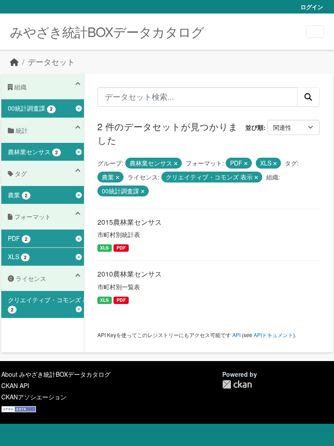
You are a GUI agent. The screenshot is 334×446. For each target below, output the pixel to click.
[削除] (175, 163)
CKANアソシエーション (34, 396)
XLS (104, 247)
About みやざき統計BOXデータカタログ (55, 374)
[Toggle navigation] (315, 31)
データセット (51, 61)
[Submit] (308, 96)
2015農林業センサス (129, 222)
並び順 (254, 127)
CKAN (237, 384)
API (236, 334)
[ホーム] (14, 61)
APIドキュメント (273, 334)
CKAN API (15, 385)
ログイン (312, 7)
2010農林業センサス (129, 274)
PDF (121, 247)
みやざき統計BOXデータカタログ (107, 31)
